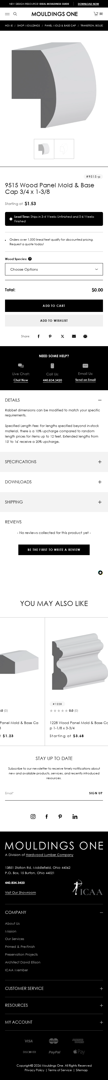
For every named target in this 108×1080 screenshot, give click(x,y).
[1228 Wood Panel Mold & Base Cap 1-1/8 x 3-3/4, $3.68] (54, 661)
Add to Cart (54, 306)
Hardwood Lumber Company (49, 855)
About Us (12, 923)
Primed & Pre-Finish (20, 947)
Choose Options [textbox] (24, 269)
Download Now (88, 3)
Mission (10, 931)
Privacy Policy (34, 1070)
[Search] (15, 14)
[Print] (85, 336)
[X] (62, 336)
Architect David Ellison (22, 962)
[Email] (74, 336)
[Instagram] (33, 816)
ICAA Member (16, 970)
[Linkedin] (75, 816)
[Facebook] (38, 336)
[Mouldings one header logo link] (55, 14)
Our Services (14, 939)
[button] (54, 547)
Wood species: (16, 259)
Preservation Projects (21, 954)
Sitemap (82, 1070)
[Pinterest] (50, 336)
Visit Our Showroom (20, 892)
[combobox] (54, 269)
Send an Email (85, 380)
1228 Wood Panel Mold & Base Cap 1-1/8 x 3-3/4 (53, 725)
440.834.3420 (52, 380)
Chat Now (21, 380)
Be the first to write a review (54, 550)
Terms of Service (60, 1070)
